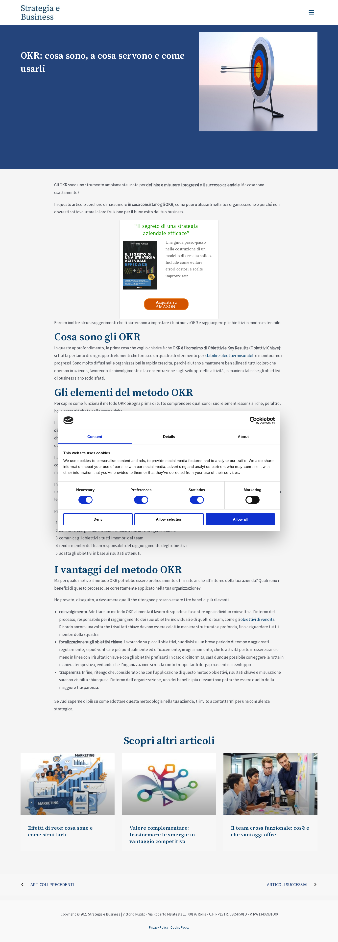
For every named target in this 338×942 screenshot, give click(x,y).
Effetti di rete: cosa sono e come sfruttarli (60, 831)
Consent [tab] (94, 437)
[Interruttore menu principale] (311, 12)
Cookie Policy (179, 927)
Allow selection (169, 519)
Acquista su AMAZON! (166, 304)
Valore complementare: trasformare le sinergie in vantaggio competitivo (162, 835)
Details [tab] (169, 437)
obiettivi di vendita (257, 619)
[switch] (141, 500)
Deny (98, 519)
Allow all (240, 519)
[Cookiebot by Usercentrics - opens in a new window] (253, 420)
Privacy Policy (158, 927)
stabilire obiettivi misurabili (229, 355)
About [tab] (243, 437)
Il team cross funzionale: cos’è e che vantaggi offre (270, 831)
